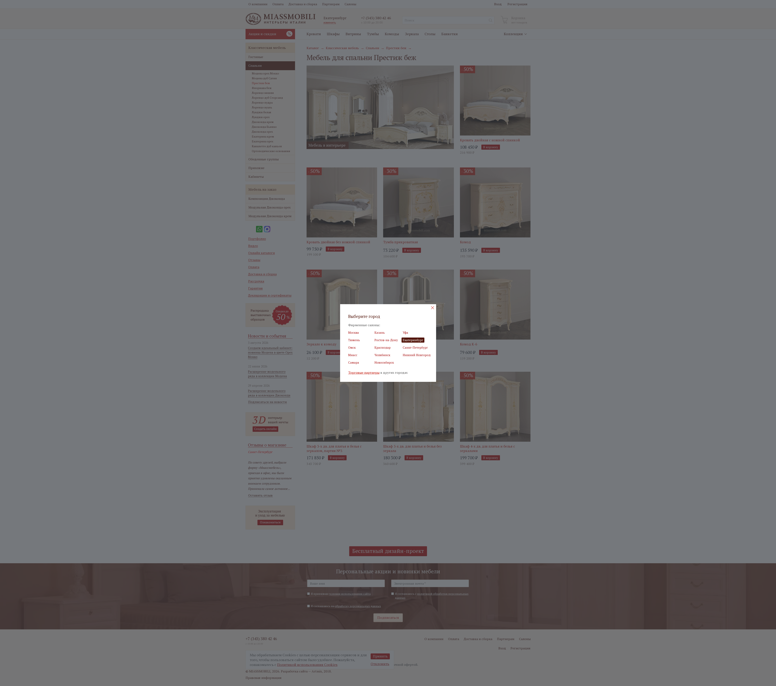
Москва (353, 332)
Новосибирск (384, 362)
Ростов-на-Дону (386, 340)
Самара (353, 362)
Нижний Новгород (417, 355)
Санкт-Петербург (415, 347)
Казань (379, 332)
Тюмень (354, 340)
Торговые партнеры (364, 372)
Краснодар (382, 347)
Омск (352, 347)
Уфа (405, 332)
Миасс (352, 355)
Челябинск (382, 355)
